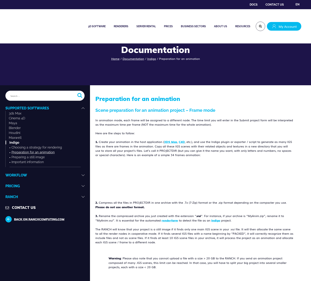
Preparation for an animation (33, 152)
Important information (28, 162)
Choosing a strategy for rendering (37, 147)
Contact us (274, 4)
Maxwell (15, 138)
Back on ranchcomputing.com (39, 219)
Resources (242, 26)
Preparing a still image (28, 157)
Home (115, 58)
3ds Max (15, 113)
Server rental (146, 26)
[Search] (260, 26)
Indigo (151, 58)
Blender (15, 128)
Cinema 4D (17, 118)
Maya (13, 123)
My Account (288, 26)
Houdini (14, 133)
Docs (254, 4)
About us (220, 26)
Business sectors (193, 26)
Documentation (133, 58)
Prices (168, 26)
